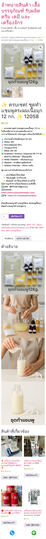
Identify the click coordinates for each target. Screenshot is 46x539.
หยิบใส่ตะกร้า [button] (32, 475)
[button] (40, 47)
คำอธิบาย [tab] (9, 238)
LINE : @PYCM (10, 477)
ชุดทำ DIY (30, 224)
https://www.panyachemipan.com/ (18, 192)
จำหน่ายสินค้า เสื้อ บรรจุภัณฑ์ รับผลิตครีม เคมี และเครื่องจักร (20, 14)
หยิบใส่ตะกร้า (16, 216)
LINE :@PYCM (32, 525)
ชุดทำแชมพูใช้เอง (13, 230)
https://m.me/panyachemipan (22, 195)
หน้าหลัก (4, 37)
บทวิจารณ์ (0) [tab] (23, 238)
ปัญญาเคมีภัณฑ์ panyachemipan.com (25, 37)
